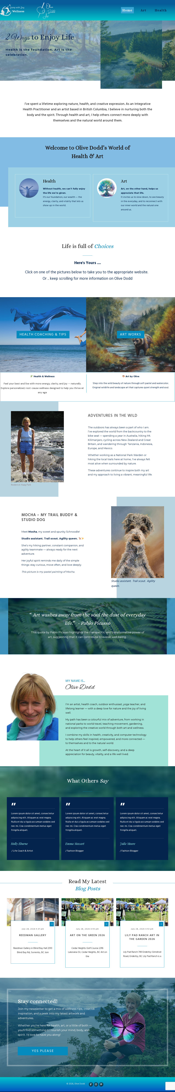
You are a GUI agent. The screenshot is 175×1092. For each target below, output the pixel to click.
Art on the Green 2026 (87, 935)
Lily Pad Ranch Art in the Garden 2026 (142, 937)
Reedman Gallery (32, 935)
